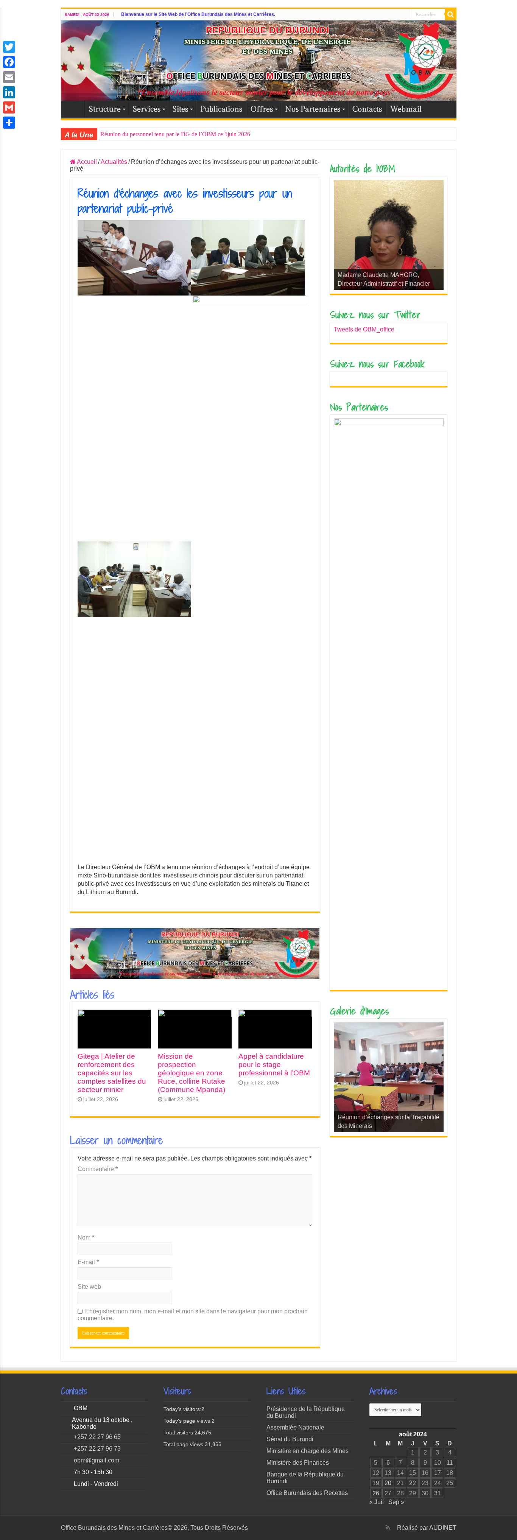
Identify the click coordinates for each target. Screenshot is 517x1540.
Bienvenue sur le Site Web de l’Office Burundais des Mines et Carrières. (198, 14)
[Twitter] (9, 46)
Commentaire (98, 1169)
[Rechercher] (450, 14)
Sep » (396, 1502)
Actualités (114, 162)
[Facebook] (9, 62)
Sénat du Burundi (289, 1439)
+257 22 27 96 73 (97, 1448)
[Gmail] (9, 107)
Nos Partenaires (312, 109)
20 (388, 1483)
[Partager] (9, 122)
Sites (180, 109)
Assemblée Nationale (295, 1427)
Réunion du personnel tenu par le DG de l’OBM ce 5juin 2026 (175, 134)
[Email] (9, 77)
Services (146, 109)
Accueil (74, 109)
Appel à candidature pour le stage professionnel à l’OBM (274, 1064)
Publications (221, 109)
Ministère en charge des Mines (307, 1451)
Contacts (367, 109)
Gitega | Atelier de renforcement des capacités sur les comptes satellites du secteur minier (112, 1073)
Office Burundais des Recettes (307, 1493)
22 (412, 1483)
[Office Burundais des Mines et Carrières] (258, 60)
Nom (86, 1237)
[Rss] (388, 1527)
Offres (262, 109)
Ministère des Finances (297, 1462)
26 (375, 1493)
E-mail (88, 1262)
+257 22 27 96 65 (97, 1437)
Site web (89, 1286)
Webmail (406, 109)
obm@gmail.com (96, 1460)
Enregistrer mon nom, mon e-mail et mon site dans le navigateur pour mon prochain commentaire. (193, 1314)
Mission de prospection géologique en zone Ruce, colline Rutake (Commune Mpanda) (191, 1073)
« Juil (376, 1502)
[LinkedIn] (9, 92)
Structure (105, 109)
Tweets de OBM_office (364, 329)
